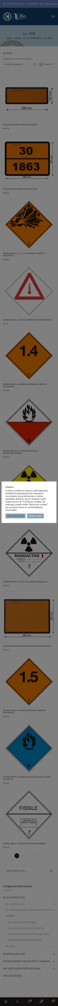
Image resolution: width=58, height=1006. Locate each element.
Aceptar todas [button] (35, 516)
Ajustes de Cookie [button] (15, 516)
